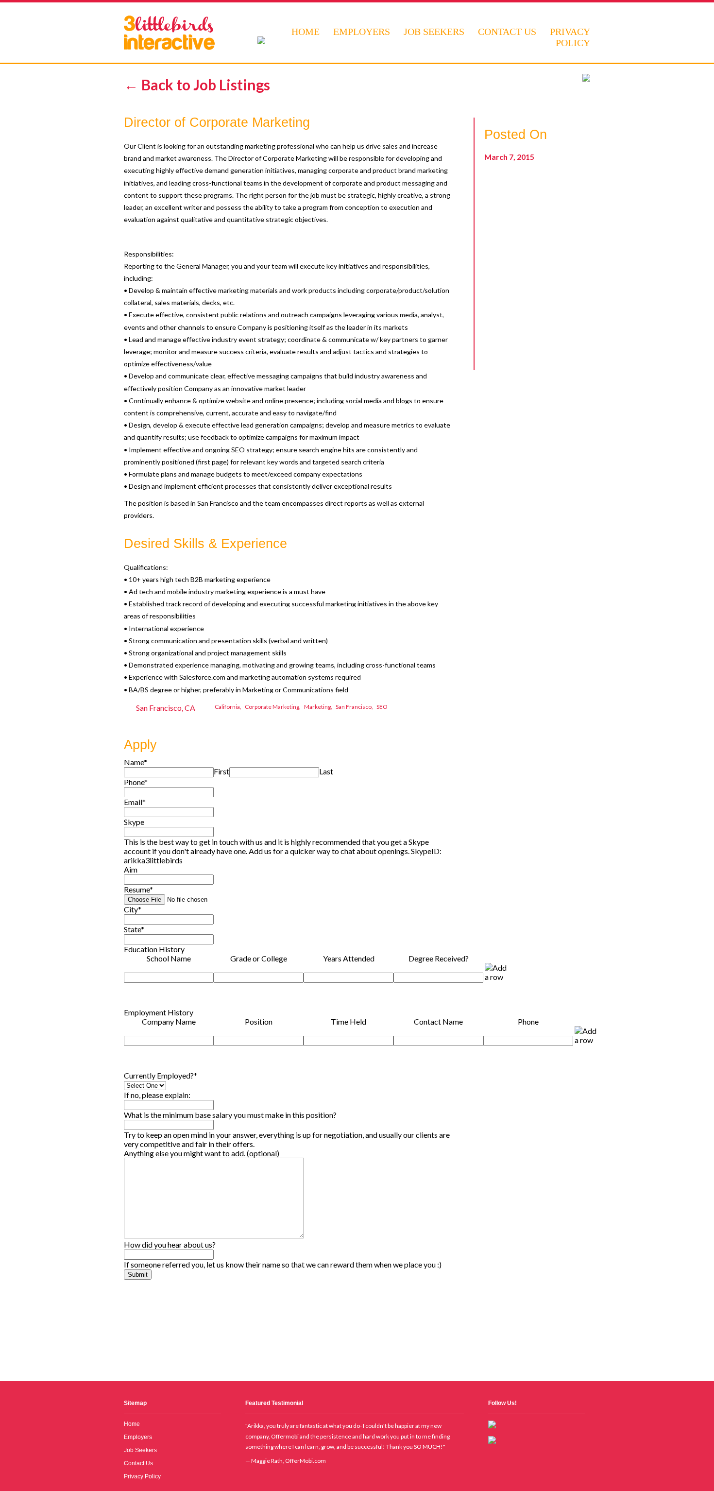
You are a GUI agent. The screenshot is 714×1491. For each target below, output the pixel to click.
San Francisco (354, 706)
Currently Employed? (160, 1075)
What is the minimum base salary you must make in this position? (230, 1114)
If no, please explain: (157, 1094)
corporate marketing (272, 706)
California (227, 706)
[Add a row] (497, 972)
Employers (361, 31)
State (134, 929)
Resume (138, 889)
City (132, 909)
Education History (154, 949)
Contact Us (507, 31)
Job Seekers (434, 31)
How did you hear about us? (170, 1244)
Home (305, 31)
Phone (136, 782)
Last (326, 771)
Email (135, 801)
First (221, 771)
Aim (130, 869)
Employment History (158, 1012)
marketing (317, 706)
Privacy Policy (570, 37)
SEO (382, 706)
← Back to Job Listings (197, 84)
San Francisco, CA (165, 707)
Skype (134, 821)
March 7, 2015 (509, 156)
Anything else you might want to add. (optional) (201, 1153)
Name (135, 762)
